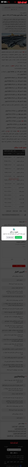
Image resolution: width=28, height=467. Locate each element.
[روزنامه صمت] (22, 2)
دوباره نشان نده (10, 237)
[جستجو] (9, 2)
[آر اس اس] (7, 2)
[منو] (15, 2)
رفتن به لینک (18, 237)
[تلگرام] (2, 2)
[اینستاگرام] (5, 2)
